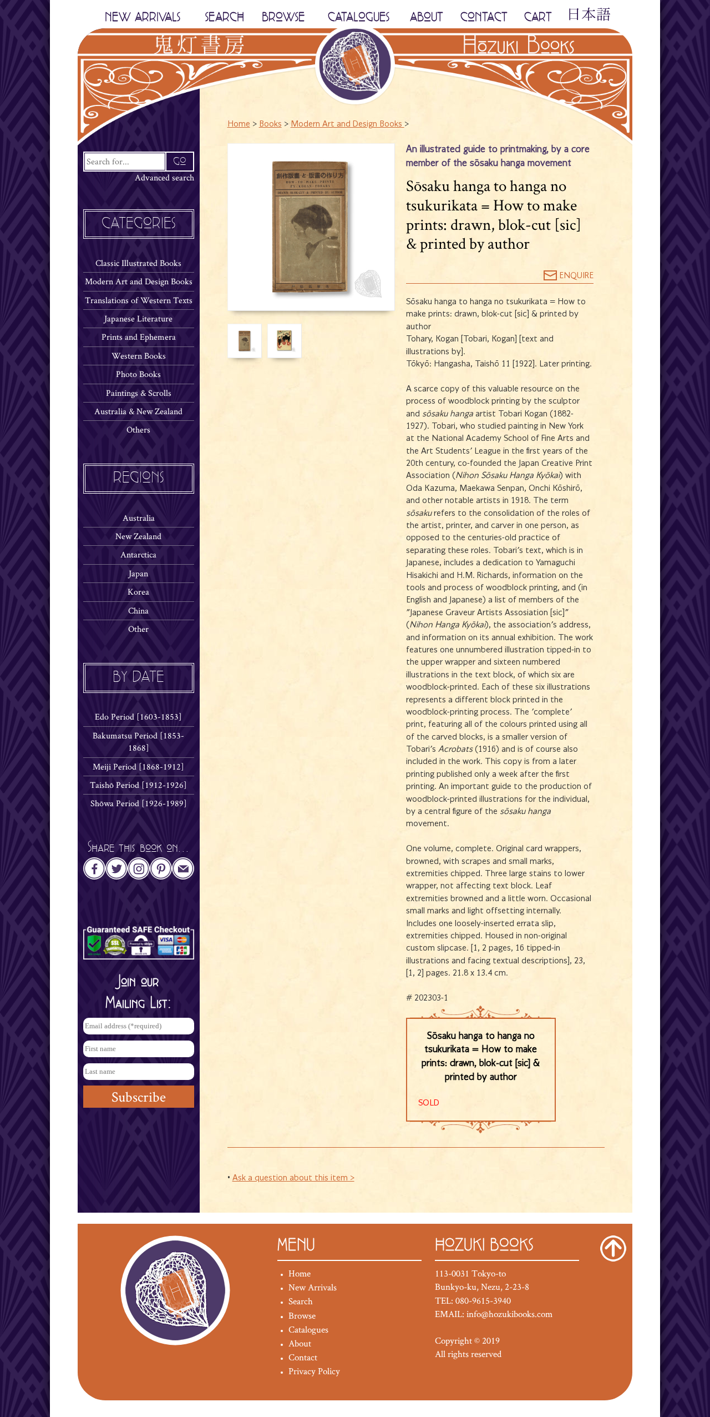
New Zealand (138, 536)
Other (138, 629)
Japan (138, 573)
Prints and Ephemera (139, 337)
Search (300, 1301)
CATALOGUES (358, 17)
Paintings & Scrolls (138, 393)
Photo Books (138, 374)
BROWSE (283, 17)
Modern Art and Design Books (138, 281)
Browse (302, 1315)
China (138, 610)
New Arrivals (312, 1287)
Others (138, 429)
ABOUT (426, 17)
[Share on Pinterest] (161, 871)
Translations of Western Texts (138, 300)
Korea (138, 591)
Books (270, 124)
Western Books (138, 355)
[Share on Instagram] (139, 871)
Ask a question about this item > (293, 1178)
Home (238, 124)
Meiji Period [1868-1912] (138, 766)
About (299, 1343)
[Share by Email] (183, 871)
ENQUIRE (575, 276)
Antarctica (138, 554)
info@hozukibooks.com (509, 1314)
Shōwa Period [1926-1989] (138, 803)
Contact (302, 1357)
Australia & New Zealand (138, 411)
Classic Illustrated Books (138, 263)
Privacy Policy (314, 1371)
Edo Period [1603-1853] (138, 716)
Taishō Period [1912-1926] (138, 785)
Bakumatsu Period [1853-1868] (138, 741)
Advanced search (164, 177)
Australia (139, 518)
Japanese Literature (138, 318)
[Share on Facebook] (94, 871)
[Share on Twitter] (116, 871)
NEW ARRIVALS (142, 17)
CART (538, 17)
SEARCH (224, 17)
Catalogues (308, 1329)
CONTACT (484, 17)
